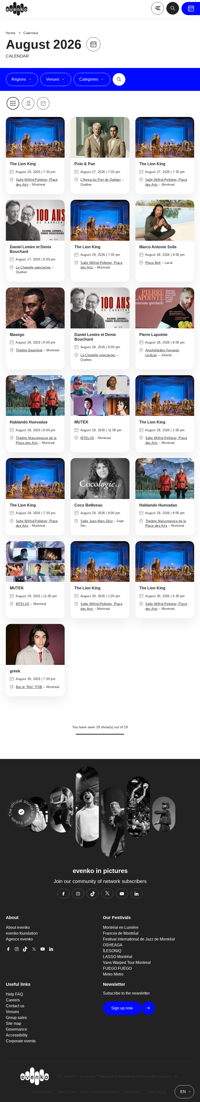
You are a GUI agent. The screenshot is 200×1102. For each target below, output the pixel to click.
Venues (12, 1012)
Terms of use (66, 1092)
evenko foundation (22, 933)
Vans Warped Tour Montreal (127, 962)
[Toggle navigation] (157, 8)
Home (11, 33)
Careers (13, 1000)
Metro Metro (113, 974)
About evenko (18, 927)
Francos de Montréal (121, 933)
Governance (16, 1029)
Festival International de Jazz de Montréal (139, 939)
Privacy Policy (43, 1092)
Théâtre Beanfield (29, 350)
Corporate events (21, 1041)
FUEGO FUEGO (117, 968)
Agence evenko (19, 939)
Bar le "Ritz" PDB (29, 687)
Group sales (16, 1018)
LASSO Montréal (117, 957)
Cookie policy (131, 1092)
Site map (13, 1023)
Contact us (15, 1006)
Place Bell (153, 263)
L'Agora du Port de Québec (100, 180)
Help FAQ (14, 994)
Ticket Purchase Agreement (99, 1092)
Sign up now (122, 1008)
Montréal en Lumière (121, 927)
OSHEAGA (112, 945)
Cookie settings (156, 1092)
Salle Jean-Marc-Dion (96, 521)
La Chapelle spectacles (33, 267)
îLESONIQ (112, 951)
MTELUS (87, 438)
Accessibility (17, 1035)
